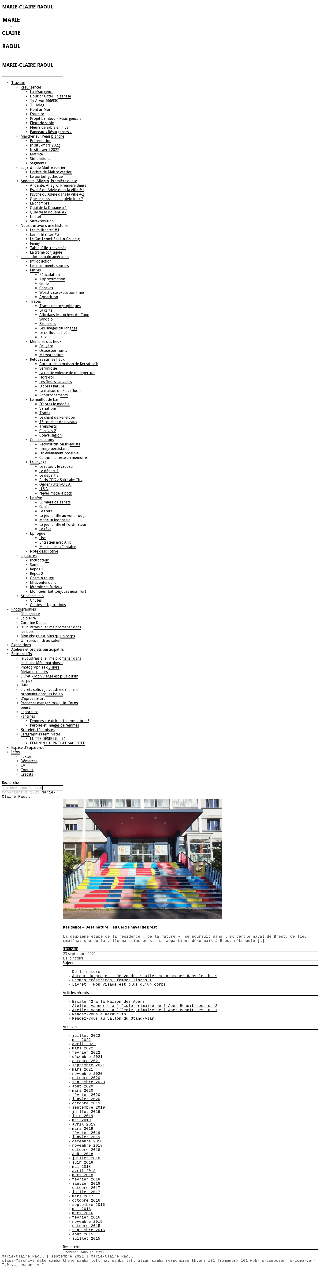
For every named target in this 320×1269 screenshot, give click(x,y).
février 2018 (86, 1179)
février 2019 (86, 1133)
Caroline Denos (33, 622)
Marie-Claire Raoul (29, 794)
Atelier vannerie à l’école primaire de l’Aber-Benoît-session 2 (144, 1006)
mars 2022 (82, 1048)
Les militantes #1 (44, 230)
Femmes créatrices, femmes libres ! (59, 721)
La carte (45, 310)
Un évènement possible (59, 453)
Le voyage (38, 462)
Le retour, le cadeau (56, 466)
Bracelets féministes (38, 729)
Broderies (47, 323)
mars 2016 (82, 1213)
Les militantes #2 (44, 234)
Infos (15, 752)
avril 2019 (84, 1124)
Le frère (45, 511)
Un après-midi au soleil (40, 640)
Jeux (43, 337)
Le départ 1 (49, 471)
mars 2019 (82, 1129)
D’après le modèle (54, 404)
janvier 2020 (86, 1099)
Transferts (48, 426)
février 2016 (86, 1217)
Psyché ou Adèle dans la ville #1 (57, 190)
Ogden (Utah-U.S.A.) (55, 484)
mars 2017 (82, 1196)
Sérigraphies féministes (40, 734)
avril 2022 (84, 1044)
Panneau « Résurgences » (51, 132)
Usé (42, 538)
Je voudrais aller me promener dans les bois (51, 629)
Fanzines (28, 716)
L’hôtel (35, 216)
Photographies (23, 609)
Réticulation (49, 274)
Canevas (46, 288)
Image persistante (54, 448)
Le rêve (36, 497)
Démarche (29, 761)
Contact (27, 770)
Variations (47, 408)
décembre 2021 (87, 1057)
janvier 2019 (86, 1137)
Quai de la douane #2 (48, 212)
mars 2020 (82, 1091)
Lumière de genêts (55, 502)
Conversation (50, 435)
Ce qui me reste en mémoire (63, 457)
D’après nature (51, 386)
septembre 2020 (88, 1082)
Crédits (27, 774)
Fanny (35, 243)
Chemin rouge (42, 578)
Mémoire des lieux (45, 341)
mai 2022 (81, 1040)
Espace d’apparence (27, 747)
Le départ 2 (49, 475)
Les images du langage (58, 328)
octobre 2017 (86, 1188)
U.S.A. (43, 489)
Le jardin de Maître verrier (43, 167)
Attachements (32, 596)
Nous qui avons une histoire (44, 225)
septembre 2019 (88, 1108)
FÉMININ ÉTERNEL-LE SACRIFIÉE (57, 743)
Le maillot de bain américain (45, 257)
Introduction (41, 261)
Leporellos (29, 712)
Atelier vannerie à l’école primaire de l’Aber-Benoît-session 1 (144, 1010)
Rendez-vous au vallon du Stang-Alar (113, 1019)
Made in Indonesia (54, 520)
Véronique (48, 368)
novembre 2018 (87, 1146)
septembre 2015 (88, 1230)
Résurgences (31, 87)
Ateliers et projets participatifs (37, 649)
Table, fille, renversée (48, 248)
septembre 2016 (88, 1205)
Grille (44, 283)
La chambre (39, 203)
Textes (26, 756)
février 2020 (86, 1095)
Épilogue (37, 533)
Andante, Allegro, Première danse (49, 181)
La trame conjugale (46, 252)
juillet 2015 (86, 1239)
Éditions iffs (21, 654)
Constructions (42, 439)
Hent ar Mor (40, 109)
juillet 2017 (86, 1192)
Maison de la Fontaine (57, 547)
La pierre (28, 618)
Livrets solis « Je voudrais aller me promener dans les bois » (49, 691)
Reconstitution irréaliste (59, 444)
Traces (35, 301)
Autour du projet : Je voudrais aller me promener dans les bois (144, 976)
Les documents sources (49, 265)
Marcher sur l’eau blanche (42, 136)
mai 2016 (81, 1209)
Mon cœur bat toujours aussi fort (58, 591)
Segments (38, 163)
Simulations (40, 158)
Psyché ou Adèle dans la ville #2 (57, 194)
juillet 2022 (86, 1036)
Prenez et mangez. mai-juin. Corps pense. (49, 705)
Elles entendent (43, 582)
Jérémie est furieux (46, 587)
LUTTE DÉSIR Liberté (47, 738)
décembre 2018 (87, 1141)
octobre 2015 (86, 1226)
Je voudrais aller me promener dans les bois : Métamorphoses (51, 660)
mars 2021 (82, 1070)
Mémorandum (51, 355)
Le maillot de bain (45, 399)
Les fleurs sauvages (55, 381)
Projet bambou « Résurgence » (55, 118)
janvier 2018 (86, 1184)
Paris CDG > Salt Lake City (60, 480)
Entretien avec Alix (55, 542)
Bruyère (46, 346)
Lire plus (70, 949)
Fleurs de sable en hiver (50, 127)
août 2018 (82, 1154)
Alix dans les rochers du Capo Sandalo (64, 317)
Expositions (21, 645)
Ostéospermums (53, 350)
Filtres (35, 270)
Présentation (40, 141)
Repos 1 (36, 569)
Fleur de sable (42, 123)
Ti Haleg (37, 105)
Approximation (52, 279)
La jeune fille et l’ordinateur (63, 524)
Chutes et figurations (48, 605)
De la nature (73, 958)
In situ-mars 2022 (45, 145)
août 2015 (82, 1234)
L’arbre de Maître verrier (51, 172)
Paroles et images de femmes (54, 725)
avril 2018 (84, 1171)
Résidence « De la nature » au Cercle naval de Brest (110, 927)
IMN (24, 685)
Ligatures (29, 555)
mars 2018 (82, 1175)
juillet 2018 (86, 1158)
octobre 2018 (86, 1150)
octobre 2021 (86, 1061)
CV (23, 765)
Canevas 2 (47, 431)
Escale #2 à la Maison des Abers (108, 1002)
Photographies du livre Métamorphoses (40, 669)
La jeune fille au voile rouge (62, 515)
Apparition (48, 297)
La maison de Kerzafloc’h (60, 390)
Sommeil (37, 564)
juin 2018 (82, 1163)
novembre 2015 (87, 1222)
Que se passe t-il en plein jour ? (56, 199)
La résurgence (41, 91)
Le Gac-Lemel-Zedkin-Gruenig (55, 239)
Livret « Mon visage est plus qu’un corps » (49, 678)
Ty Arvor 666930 (44, 100)
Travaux (18, 83)
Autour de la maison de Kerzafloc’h (68, 364)
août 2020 (82, 1086)
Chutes (36, 600)
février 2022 (86, 1053)
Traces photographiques (60, 306)
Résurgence (30, 613)
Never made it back (55, 493)
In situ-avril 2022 (44, 149)
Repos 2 (36, 573)
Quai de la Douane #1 (48, 207)
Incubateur (39, 560)
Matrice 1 (38, 154)
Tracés (44, 413)
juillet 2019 (86, 1112)
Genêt (44, 506)
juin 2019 (82, 1116)
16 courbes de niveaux (58, 422)
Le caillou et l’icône (55, 332)
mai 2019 (81, 1120)
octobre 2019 (86, 1103)
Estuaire (37, 114)
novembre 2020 (87, 1074)
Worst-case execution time (61, 292)
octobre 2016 (86, 1201)
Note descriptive (44, 551)
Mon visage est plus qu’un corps (48, 636)
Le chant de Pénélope (57, 417)
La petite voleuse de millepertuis (67, 373)
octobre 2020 (86, 1078)
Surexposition (42, 221)
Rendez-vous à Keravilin (99, 1014)
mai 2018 (81, 1167)
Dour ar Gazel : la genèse (50, 96)
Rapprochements (53, 395)
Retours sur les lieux (47, 359)
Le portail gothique (46, 176)
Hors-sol (46, 377)
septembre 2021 (88, 1065)
